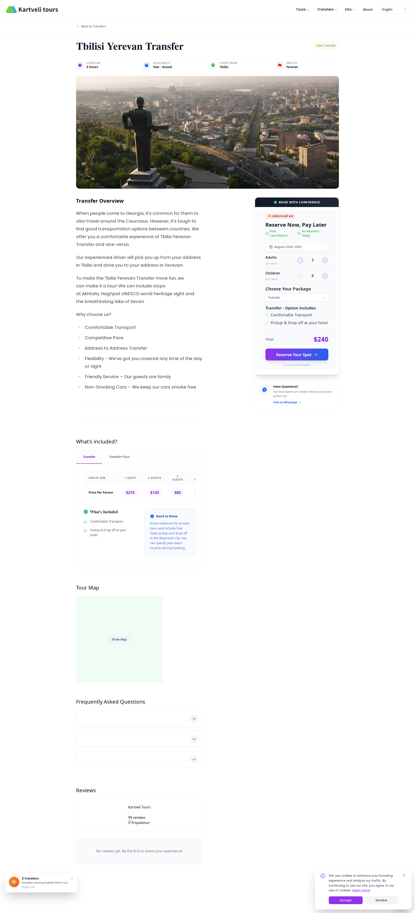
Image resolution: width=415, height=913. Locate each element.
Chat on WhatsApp (285, 402)
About (368, 9)
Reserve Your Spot (293, 354)
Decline (381, 900)
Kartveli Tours (139, 807)
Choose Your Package (288, 289)
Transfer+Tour (119, 457)
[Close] (404, 875)
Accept (345, 900)
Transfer (89, 457)
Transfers (325, 9)
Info (348, 9)
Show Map (119, 639)
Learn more (361, 890)
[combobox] (395, 9)
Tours (301, 9)
